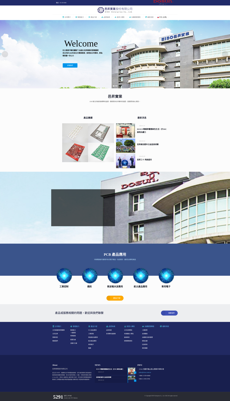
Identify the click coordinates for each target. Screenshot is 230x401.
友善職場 (144, 333)
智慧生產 (73, 339)
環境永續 (144, 341)
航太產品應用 (92, 341)
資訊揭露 (144, 348)
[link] (64, 276)
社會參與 (144, 344)
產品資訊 (70, 66)
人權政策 (144, 330)
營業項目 (55, 337)
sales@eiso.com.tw (145, 372)
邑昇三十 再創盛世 (144, 160)
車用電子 (91, 344)
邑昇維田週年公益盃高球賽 (148, 144)
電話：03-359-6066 (61, 2)
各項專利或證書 (111, 333)
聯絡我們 (55, 341)
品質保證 (109, 330)
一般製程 (73, 332)
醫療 (89, 348)
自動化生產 (73, 343)
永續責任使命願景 (147, 337)
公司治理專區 (128, 330)
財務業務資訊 (128, 341)
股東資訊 (127, 337)
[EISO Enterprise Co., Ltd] (115, 9)
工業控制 (91, 333)
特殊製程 (73, 335)
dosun (164, 2)
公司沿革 (55, 333)
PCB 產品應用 (92, 330)
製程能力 (73, 330)
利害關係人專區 (129, 333)
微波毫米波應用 (93, 337)
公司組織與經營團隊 (58, 330)
